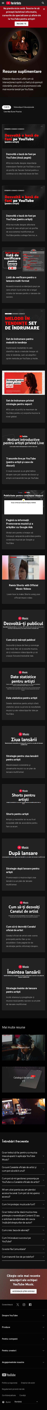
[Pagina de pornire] (13, 3)
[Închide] (44, 9)
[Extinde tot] (3, 3)
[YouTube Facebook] (30, 1304)
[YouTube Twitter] (18, 1304)
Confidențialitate (9, 1395)
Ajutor (8, 1402)
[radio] (6, 107)
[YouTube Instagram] (24, 1304)
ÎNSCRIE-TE (21, 24)
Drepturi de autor (28, 1383)
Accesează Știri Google (23, 1291)
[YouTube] (9, 1374)
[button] (43, 3)
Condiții (23, 1395)
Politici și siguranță (9, 1383)
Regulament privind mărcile (13, 1389)
